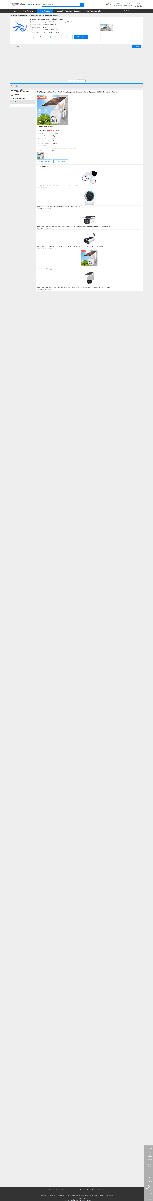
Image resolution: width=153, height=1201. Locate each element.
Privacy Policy (98, 1195)
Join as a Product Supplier (58, 1190)
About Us (43, 1195)
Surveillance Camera (21, 15)
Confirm (72, 81)
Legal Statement (86, 1195)
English (30, 4)
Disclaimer (61, 1195)
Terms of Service (73, 1195)
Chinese (37, 4)
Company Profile (17, 90)
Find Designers (28, 11)
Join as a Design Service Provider (92, 1190)
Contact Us (51, 1195)
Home (15, 11)
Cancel (81, 81)
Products (14, 86)
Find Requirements (93, 11)
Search (137, 46)
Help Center (128, 11)
